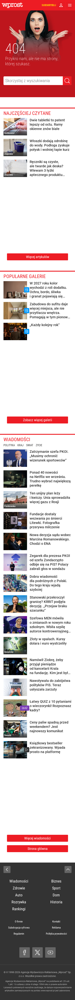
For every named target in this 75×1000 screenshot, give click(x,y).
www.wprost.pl (48, 990)
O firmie (19, 921)
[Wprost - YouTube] (50, 952)
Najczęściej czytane (27, 113)
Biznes (56, 881)
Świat (29, 445)
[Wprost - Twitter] (37, 952)
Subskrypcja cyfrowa (18, 927)
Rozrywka (19, 902)
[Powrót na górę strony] (68, 869)
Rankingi (18, 909)
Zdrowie (19, 888)
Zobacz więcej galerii (37, 420)
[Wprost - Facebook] (24, 952)
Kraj (20, 445)
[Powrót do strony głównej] (6, 869)
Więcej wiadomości (37, 838)
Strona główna (38, 849)
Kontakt (56, 921)
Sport (56, 888)
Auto (18, 895)
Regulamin (19, 933)
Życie (39, 445)
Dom (56, 895)
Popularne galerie (24, 276)
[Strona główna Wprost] (12, 5)
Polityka (9, 445)
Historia (56, 902)
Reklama (56, 927)
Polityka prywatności (56, 933)
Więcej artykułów (37, 257)
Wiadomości (16, 439)
